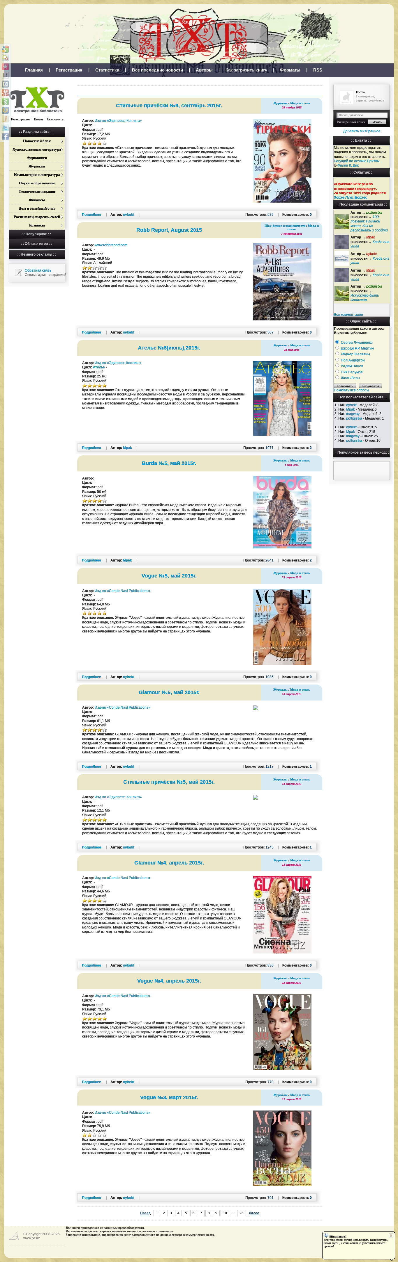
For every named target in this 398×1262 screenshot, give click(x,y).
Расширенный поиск (351, 122)
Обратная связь (38, 270)
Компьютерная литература (37, 174)
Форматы (290, 69)
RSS (317, 69)
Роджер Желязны (355, 354)
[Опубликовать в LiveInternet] (5, 75)
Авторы (204, 69)
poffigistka (354, 418)
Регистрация (69, 69)
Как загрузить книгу (246, 69)
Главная (34, 69)
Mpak (350, 409)
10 (225, 1213)
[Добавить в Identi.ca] (5, 57)
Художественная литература (37, 149)
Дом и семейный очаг (37, 208)
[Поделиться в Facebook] (5, 136)
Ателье (99, 367)
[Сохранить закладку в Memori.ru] (5, 66)
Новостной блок (37, 141)
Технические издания (37, 191)
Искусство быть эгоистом (365, 297)
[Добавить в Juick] (5, 118)
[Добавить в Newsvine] (5, 101)
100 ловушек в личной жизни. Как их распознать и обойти (369, 223)
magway (353, 414)
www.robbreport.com (111, 245)
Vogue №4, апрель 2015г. (169, 981)
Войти (38, 119)
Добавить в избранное (362, 131)
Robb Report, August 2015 (169, 230)
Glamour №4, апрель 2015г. (169, 863)
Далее (254, 1213)
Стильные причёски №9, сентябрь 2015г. (169, 105)
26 (241, 1213)
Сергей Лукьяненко (357, 343)
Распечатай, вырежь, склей (37, 217)
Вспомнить (55, 119)
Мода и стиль (300, 103)
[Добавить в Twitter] (5, 127)
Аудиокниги (37, 158)
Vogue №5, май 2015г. (169, 576)
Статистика (107, 69)
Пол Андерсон (353, 360)
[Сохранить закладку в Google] (5, 49)
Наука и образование (37, 183)
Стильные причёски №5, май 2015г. (169, 782)
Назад (145, 1213)
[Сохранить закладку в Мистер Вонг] (5, 92)
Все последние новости (157, 69)
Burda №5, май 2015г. (169, 463)
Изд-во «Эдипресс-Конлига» (118, 121)
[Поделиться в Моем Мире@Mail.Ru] (5, 110)
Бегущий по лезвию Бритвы (357, 161)
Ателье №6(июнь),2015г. (169, 348)
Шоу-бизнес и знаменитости (285, 225)
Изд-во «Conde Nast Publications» (122, 591)
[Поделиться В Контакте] (5, 84)
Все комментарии (348, 315)
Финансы (37, 200)
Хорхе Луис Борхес (350, 197)
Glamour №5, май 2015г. (169, 692)
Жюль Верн (350, 378)
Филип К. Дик (348, 165)
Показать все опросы (351, 390)
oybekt (351, 405)
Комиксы (37, 225)
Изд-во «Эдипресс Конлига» (118, 363)
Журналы (37, 166)
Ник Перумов (351, 372)
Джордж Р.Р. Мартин (357, 348)
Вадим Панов (352, 366)
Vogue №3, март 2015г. (169, 1097)
